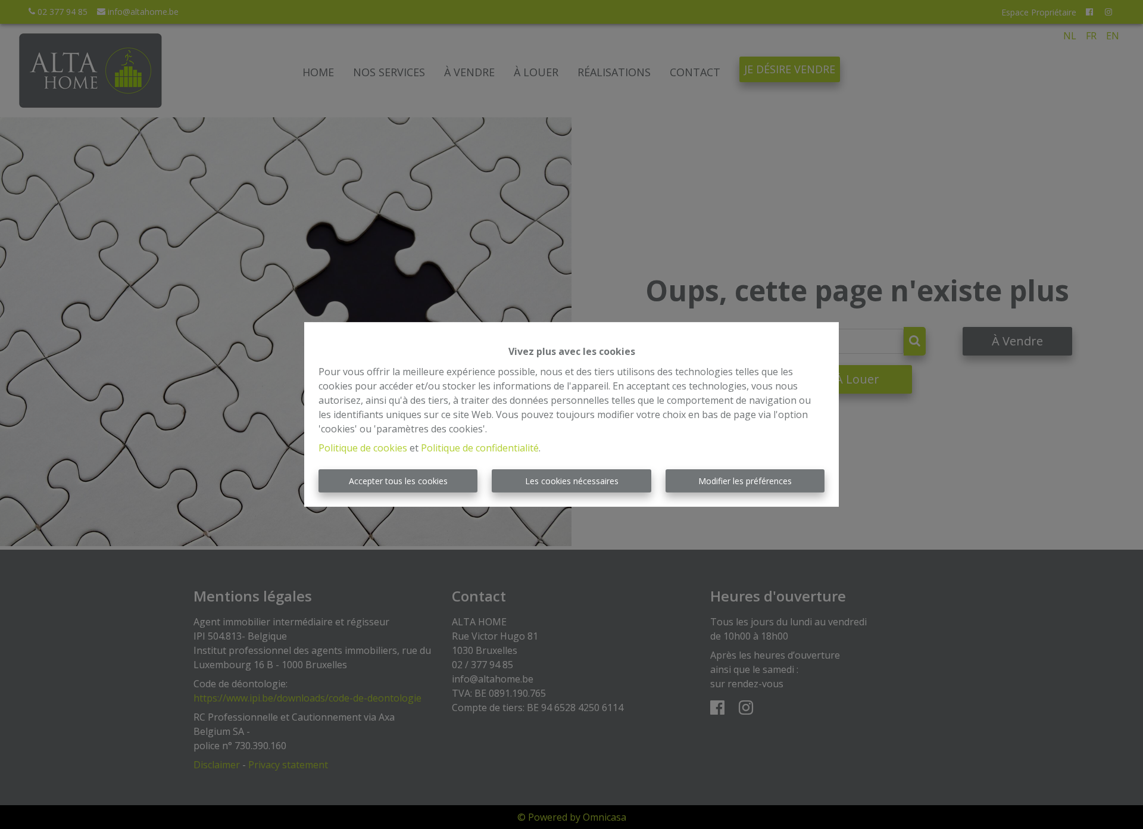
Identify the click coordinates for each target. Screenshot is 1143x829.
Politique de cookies (362, 447)
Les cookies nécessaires (572, 481)
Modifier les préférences (745, 481)
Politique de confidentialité (480, 447)
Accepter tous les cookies (398, 481)
